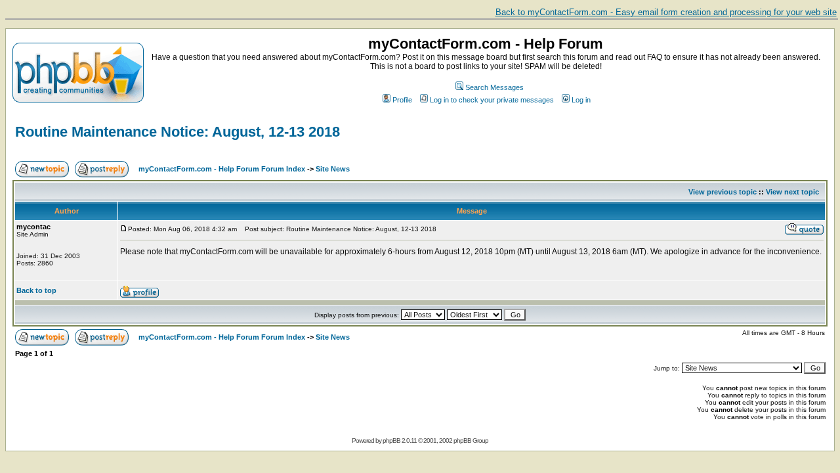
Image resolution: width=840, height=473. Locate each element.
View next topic (792, 192)
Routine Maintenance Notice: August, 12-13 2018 (177, 132)
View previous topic (722, 192)
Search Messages (494, 87)
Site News (333, 169)
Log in (581, 100)
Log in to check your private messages (492, 100)
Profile (402, 100)
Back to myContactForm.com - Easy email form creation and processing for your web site (666, 12)
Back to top (36, 290)
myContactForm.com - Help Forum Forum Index (221, 169)
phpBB (391, 440)
